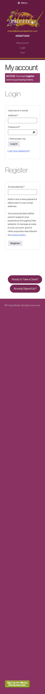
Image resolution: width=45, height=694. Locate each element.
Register (15, 243)
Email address (21, 187)
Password (19, 127)
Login (23, 48)
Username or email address (18, 112)
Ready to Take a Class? (25, 279)
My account (22, 43)
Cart (22, 52)
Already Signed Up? (25, 288)
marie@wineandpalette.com (23, 31)
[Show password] (34, 132)
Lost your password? (19, 151)
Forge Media (13, 305)
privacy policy (19, 235)
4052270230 (22, 36)
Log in (13, 143)
